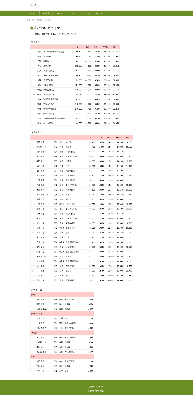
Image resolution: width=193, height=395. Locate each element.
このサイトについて (96, 387)
